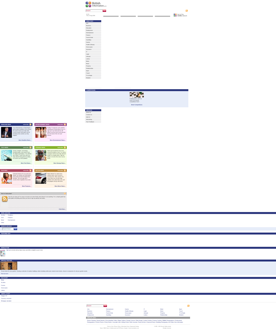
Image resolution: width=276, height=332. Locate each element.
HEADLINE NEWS (6, 124)
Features (10, 217)
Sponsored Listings (158, 305)
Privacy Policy (117, 326)
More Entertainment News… (58, 140)
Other (2, 222)
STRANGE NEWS (40, 147)
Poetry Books (108, 322)
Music (87, 63)
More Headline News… (25, 140)
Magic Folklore (122, 320)
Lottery (88, 58)
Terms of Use (110, 326)
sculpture (121, 10)
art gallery (115, 10)
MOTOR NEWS (39, 170)
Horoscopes (89, 47)
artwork (127, 10)
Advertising (176, 10)
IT (86, 51)
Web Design (139, 320)
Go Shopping (145, 14)
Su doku (3, 282)
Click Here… (62, 209)
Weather (88, 77)
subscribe (26, 124)
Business (88, 25)
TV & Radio (89, 75)
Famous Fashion (157, 320)
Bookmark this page (160, 10)
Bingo (2, 280)
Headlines (10, 215)
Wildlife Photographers (168, 320)
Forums (3, 285)
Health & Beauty (90, 44)
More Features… (26, 186)
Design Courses (131, 320)
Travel (87, 73)
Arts (87, 23)
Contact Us (89, 114)
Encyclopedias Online (111, 320)
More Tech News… (26, 163)
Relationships (89, 68)
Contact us (169, 10)
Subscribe (182, 10)
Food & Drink (89, 37)
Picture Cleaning (91, 320)
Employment (89, 30)
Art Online (171, 322)
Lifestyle (88, 56)
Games (88, 42)
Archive (3, 215)
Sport (87, 70)
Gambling (88, 39)
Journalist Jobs (117, 322)
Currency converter (6, 298)
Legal (87, 54)
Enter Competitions (136, 104)
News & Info (111, 14)
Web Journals (133, 322)
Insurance (88, 49)
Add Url (88, 117)
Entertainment (89, 32)
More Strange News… (60, 163)
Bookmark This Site (169, 305)
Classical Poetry (151, 322)
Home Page (142, 305)
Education (88, 28)
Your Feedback (90, 121)
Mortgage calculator (6, 301)
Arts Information (179, 322)
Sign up (8, 250)
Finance (88, 35)
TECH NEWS (4, 147)
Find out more (4, 273)
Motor (87, 61)
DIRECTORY (89, 21)
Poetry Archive (142, 322)
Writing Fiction (125, 322)
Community (162, 14)
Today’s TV (4, 295)
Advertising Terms (125, 326)
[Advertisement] (7, 240)
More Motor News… (60, 186)
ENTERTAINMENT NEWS (42, 124)
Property (88, 66)
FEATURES (4, 170)
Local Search (128, 14)
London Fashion (147, 320)
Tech (2, 217)
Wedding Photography (162, 322)
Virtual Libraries (101, 320)
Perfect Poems (100, 322)
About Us (88, 112)
